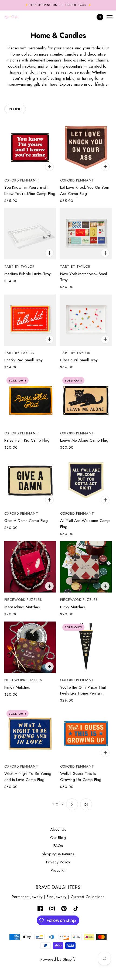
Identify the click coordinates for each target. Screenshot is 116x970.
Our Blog (58, 838)
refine (15, 108)
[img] (40, 908)
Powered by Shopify (58, 959)
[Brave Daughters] (16, 17)
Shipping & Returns (58, 854)
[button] (30, 804)
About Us (58, 829)
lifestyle (101, 84)
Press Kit (58, 870)
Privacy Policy (58, 862)
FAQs (58, 846)
